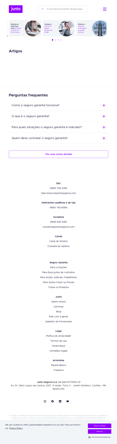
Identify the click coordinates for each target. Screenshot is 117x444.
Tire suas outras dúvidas (58, 154)
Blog (58, 312)
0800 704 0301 (58, 188)
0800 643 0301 (58, 222)
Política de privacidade (58, 336)
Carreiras (58, 307)
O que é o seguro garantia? (30, 116)
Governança (58, 346)
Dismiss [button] (99, 431)
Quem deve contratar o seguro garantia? (40, 138)
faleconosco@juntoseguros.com (58, 193)
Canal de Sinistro (58, 241)
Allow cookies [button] (99, 426)
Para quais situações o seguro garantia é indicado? (47, 127)
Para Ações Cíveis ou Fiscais (58, 282)
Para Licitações (58, 267)
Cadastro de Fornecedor (58, 322)
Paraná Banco (58, 365)
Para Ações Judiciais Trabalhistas (58, 277)
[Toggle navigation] (104, 9)
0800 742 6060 (58, 208)
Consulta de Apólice (59, 246)
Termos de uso (58, 341)
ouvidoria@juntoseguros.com (58, 227)
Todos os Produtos (58, 287)
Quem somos (58, 302)
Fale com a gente (58, 317)
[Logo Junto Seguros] (16, 9)
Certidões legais (58, 351)
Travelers (59, 370)
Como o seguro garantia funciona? (35, 105)
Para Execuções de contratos (58, 272)
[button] (99, 437)
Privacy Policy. (16, 428)
